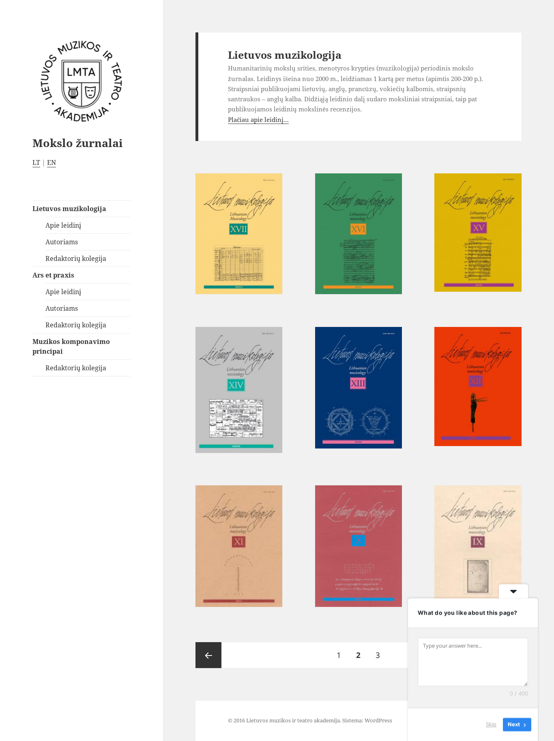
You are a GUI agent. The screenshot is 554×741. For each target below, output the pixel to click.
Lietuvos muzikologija (69, 208)
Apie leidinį (63, 225)
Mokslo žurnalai (77, 142)
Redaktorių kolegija (75, 258)
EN (51, 162)
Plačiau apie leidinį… (258, 119)
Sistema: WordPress (367, 720)
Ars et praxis (53, 275)
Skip (491, 724)
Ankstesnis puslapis (208, 655)
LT (36, 162)
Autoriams (61, 241)
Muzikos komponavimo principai (71, 346)
